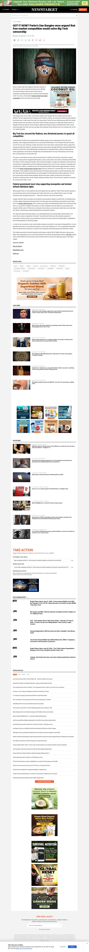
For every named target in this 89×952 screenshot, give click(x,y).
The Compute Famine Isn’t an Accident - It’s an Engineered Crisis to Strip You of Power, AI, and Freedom (38, 687)
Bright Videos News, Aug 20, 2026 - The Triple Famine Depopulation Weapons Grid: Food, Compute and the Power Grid (52, 649)
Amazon (19, 21)
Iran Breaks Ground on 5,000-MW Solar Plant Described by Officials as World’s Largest (34, 728)
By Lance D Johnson (19, 36)
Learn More (63, 946)
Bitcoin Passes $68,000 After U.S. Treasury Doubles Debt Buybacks (29, 716)
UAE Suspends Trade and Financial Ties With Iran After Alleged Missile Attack (32, 749)
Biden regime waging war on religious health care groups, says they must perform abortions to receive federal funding (52, 340)
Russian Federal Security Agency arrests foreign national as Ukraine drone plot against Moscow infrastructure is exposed (43, 736)
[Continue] (60, 925)
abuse (17, 44)
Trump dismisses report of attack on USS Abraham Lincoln (27, 757)
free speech (20, 46)
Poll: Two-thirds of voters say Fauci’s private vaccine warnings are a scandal (32, 699)
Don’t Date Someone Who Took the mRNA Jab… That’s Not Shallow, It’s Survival (32, 679)
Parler (24, 46)
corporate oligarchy (54, 44)
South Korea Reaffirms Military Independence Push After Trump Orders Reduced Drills (34, 720)
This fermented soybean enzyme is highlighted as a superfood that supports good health (35, 761)
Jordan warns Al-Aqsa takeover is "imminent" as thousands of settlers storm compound (35, 773)
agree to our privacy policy (24, 948)
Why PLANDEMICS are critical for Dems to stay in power (47, 503)
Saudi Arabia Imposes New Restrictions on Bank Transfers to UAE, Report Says (32, 724)
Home (14, 21)
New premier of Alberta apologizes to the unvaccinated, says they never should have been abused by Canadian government (52, 518)
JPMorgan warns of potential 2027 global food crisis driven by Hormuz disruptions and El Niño (36, 732)
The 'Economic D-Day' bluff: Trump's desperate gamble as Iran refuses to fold (32, 707)
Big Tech (29, 44)
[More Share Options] (44, 40)
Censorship (46, 44)
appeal (21, 44)
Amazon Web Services (25, 203)
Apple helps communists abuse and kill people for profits (47, 474)
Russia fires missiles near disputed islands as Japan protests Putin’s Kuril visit (32, 683)
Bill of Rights (35, 44)
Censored (41, 44)
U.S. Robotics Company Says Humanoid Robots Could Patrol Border (30, 695)
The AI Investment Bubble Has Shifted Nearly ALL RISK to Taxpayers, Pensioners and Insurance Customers (52, 640)
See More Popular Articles (44, 781)
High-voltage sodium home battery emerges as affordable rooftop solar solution (33, 712)
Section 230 (29, 46)
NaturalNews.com (18, 250)
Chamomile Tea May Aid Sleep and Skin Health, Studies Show (28, 777)
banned (25, 44)
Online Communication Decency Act (30, 168)
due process (69, 44)
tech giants (35, 46)
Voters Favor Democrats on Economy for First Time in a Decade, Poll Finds (31, 765)
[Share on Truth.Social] (36, 40)
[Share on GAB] (29, 40)
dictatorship (62, 44)
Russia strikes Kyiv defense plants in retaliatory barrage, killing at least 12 (31, 753)
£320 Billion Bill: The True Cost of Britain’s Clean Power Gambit (28, 703)
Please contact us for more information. (22, 574)
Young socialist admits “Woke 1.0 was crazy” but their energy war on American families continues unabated (40, 744)
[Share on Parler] (33, 40)
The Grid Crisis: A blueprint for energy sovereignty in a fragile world (29, 769)
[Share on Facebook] (18, 40)
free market (50, 268)
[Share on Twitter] (22, 40)
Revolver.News (17, 246)
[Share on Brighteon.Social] (15, 40)
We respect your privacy (44, 929)
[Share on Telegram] (25, 40)
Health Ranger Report (19, 597)
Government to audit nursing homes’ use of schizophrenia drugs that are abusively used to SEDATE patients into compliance (52, 461)
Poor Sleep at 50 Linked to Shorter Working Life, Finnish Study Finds (30, 740)
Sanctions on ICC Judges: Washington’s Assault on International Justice (31, 691)
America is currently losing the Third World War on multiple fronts (50, 488)
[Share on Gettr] (40, 40)
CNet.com (16, 253)
